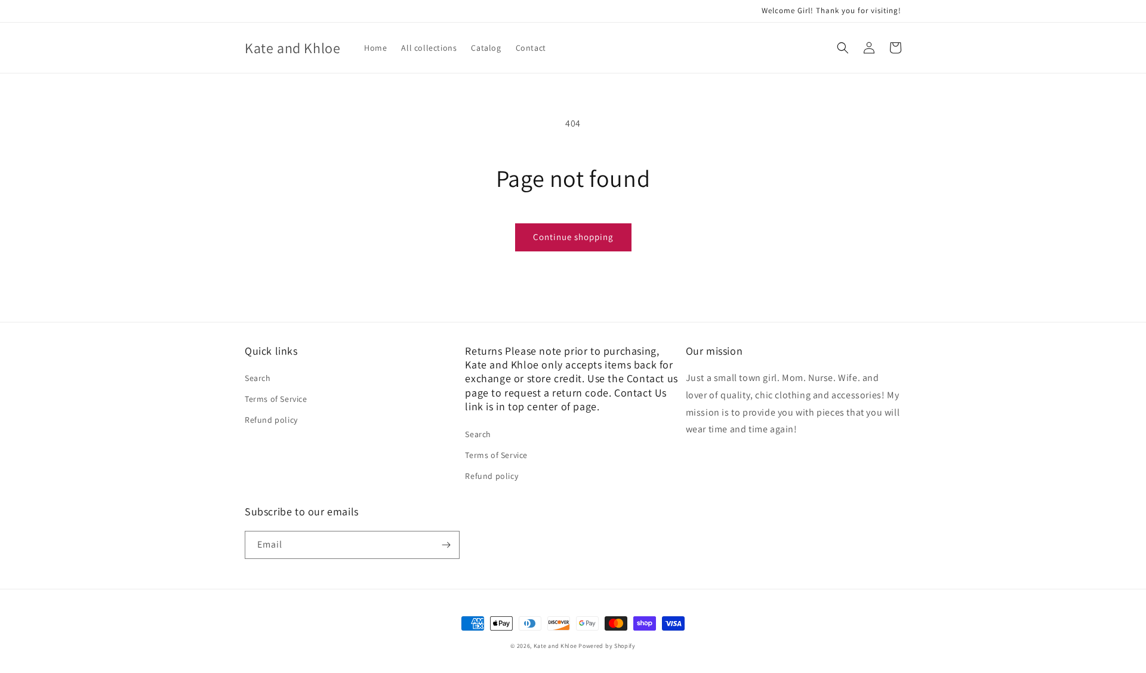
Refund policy (271, 419)
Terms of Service (276, 399)
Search (258, 378)
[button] (843, 48)
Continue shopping (573, 236)
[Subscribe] (446, 545)
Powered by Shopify (607, 646)
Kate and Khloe (555, 646)
